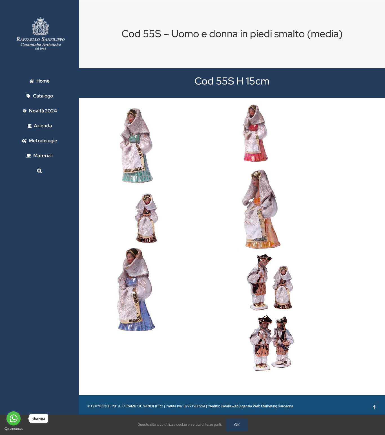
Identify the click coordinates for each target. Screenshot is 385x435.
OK (237, 424)
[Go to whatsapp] (13, 418)
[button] (39, 170)
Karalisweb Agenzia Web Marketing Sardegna (257, 406)
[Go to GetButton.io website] (14, 429)
